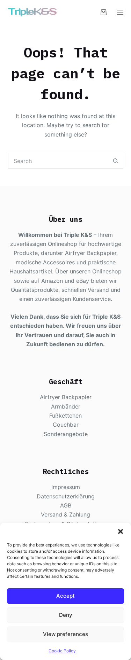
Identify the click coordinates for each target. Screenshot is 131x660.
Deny (65, 615)
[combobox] (58, 161)
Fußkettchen (65, 415)
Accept (65, 595)
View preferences (65, 634)
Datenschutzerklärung (66, 496)
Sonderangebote (66, 433)
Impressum (65, 486)
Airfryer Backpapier (66, 397)
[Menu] (120, 12)
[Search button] (115, 160)
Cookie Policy (62, 650)
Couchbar (66, 424)
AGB (65, 505)
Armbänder (65, 406)
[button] (120, 531)
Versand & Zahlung (65, 514)
